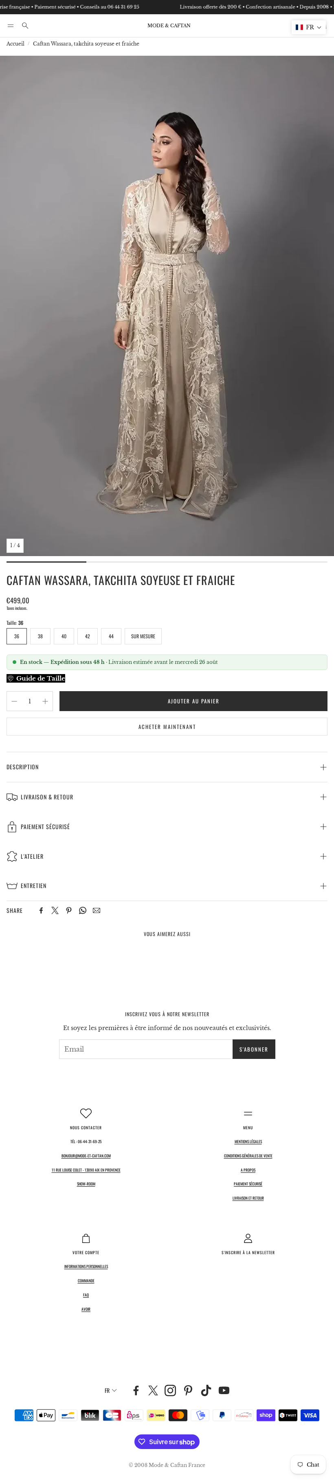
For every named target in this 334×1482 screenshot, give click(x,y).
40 (64, 636)
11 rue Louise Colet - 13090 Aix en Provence (86, 1170)
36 (16, 636)
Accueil (15, 44)
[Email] (96, 910)
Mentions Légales (248, 1141)
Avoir (85, 1309)
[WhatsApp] (82, 910)
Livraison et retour (248, 1198)
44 (111, 636)
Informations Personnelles (86, 1266)
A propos (248, 1170)
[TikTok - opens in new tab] (206, 1390)
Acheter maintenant (167, 726)
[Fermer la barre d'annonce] (326, 6)
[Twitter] (55, 910)
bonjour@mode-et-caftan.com (86, 1156)
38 (40, 636)
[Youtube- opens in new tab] (224, 1390)
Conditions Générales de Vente (248, 1156)
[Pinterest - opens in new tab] (188, 1390)
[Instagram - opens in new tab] (170, 1390)
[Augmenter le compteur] (45, 701)
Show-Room (86, 1184)
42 (87, 636)
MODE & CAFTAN (169, 25)
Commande (86, 1280)
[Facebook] (41, 910)
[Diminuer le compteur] (14, 701)
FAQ (86, 1295)
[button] (11, 25)
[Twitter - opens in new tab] (153, 1390)
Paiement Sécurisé (248, 1184)
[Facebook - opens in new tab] (136, 1390)
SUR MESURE (143, 636)
